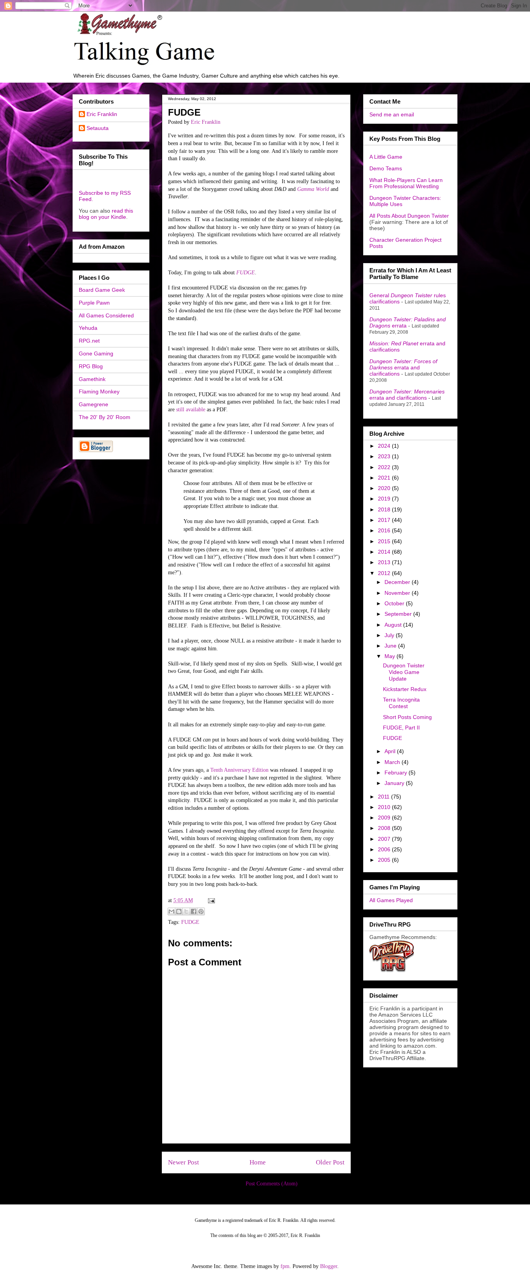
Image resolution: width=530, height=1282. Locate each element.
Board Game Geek (102, 290)
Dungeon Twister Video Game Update (403, 672)
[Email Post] (210, 900)
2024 (385, 446)
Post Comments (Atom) (272, 1184)
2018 (385, 509)
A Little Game (385, 157)
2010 (385, 807)
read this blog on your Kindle (106, 214)
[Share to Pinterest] (201, 911)
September (399, 614)
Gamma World (313, 189)
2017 (385, 520)
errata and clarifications (403, 367)
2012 (385, 573)
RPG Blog (91, 366)
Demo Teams (385, 168)
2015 (385, 541)
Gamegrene (93, 404)
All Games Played (391, 900)
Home (257, 1162)
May (391, 656)
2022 (385, 467)
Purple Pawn (94, 303)
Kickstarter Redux (404, 689)
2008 (385, 828)
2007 (385, 839)
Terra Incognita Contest (401, 702)
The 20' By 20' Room (104, 417)
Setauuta (98, 128)
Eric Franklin (102, 114)
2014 (385, 552)
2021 (385, 478)
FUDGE (190, 922)
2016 (385, 530)
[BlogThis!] (179, 911)
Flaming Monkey (99, 391)
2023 (385, 456)
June (391, 646)
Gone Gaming (96, 353)
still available (190, 409)
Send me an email (391, 114)
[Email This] (171, 911)
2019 (385, 498)
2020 (385, 488)
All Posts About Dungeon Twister (409, 216)
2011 (384, 796)
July (390, 635)
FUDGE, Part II (401, 727)
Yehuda (88, 328)
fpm (285, 1266)
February (397, 772)
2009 (385, 817)
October (395, 603)
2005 (385, 860)
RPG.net (89, 341)
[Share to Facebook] (193, 911)
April (391, 751)
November (398, 593)
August (394, 625)
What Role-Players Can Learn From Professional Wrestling (406, 183)
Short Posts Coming (407, 717)
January (395, 783)
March (393, 762)
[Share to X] (186, 911)
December (398, 582)
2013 (385, 562)
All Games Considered (106, 315)
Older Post (330, 1162)
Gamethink (92, 379)
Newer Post (183, 1162)
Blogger (328, 1266)
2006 (385, 849)
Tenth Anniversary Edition (239, 770)
